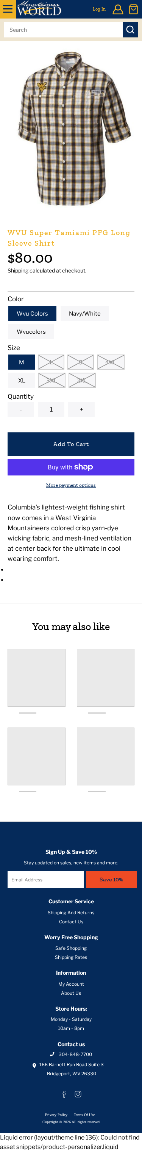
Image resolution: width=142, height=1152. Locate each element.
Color (16, 299)
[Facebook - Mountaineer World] (64, 1094)
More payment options (71, 485)
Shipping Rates (71, 957)
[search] (63, 29)
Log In (99, 9)
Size (14, 347)
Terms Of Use (84, 1115)
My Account (71, 984)
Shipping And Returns (71, 912)
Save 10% (111, 879)
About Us (71, 993)
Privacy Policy (56, 1115)
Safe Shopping (71, 948)
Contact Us (71, 921)
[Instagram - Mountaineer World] (78, 1094)
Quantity (21, 396)
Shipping (18, 270)
